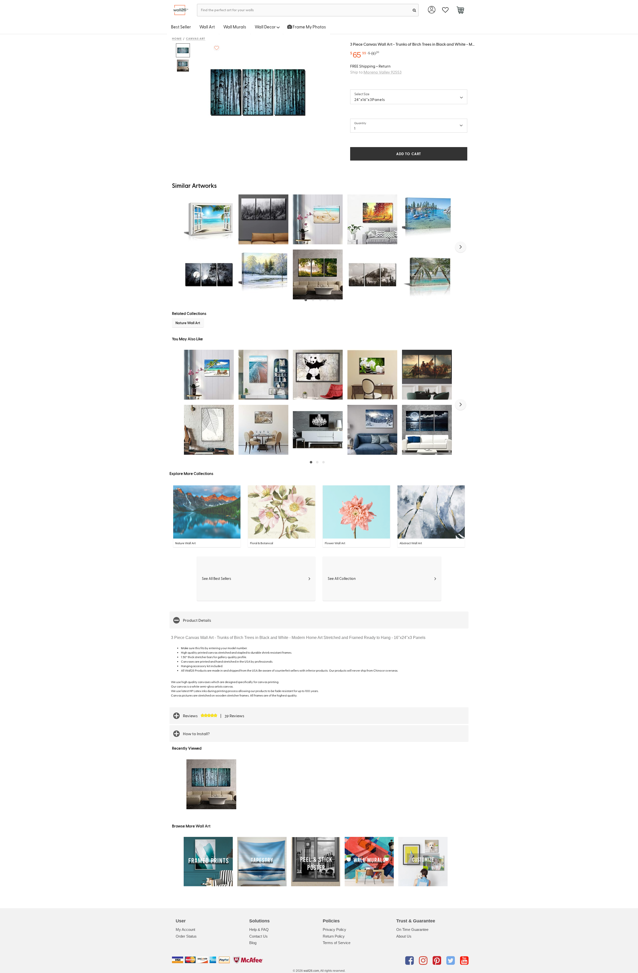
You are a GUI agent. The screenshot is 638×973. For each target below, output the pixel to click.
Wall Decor (265, 26)
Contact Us (258, 936)
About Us (403, 936)
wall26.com (311, 971)
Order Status (186, 936)
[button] (460, 247)
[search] (414, 10)
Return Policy (334, 936)
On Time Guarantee (412, 929)
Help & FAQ (259, 929)
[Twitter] (451, 960)
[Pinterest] (438, 960)
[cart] (460, 10)
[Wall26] (178, 10)
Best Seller (181, 26)
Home (177, 38)
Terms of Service (336, 943)
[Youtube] (464, 960)
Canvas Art (196, 38)
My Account (185, 929)
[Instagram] (424, 960)
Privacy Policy (334, 929)
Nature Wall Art (187, 323)
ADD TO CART (408, 154)
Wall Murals (234, 26)
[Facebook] (410, 960)
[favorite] (445, 10)
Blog (252, 943)
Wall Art (207, 26)
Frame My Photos (309, 26)
